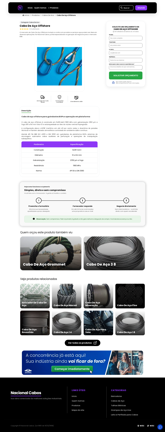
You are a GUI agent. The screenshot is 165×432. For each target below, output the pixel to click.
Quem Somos (40, 8)
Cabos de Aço (117, 400)
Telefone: (112, 42)
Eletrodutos (116, 396)
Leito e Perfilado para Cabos (124, 414)
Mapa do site (78, 410)
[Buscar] (121, 8)
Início (30, 8)
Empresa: (112, 57)
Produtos (54, 8)
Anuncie (141, 8)
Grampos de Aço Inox (121, 410)
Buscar (127, 8)
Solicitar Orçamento (125, 75)
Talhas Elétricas (118, 405)
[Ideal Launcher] (82, 363)
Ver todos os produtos (80, 342)
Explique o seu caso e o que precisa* (121, 64)
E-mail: (111, 49)
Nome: (111, 35)
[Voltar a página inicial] (20, 7)
